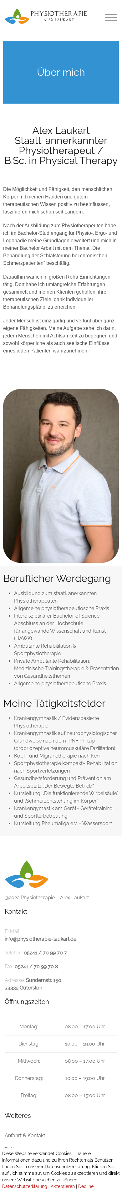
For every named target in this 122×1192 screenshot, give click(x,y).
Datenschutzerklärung (24, 1186)
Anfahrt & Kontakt (25, 1135)
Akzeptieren (63, 1186)
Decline (86, 1186)
